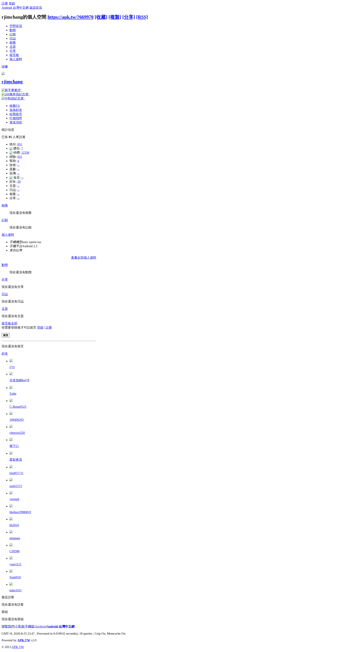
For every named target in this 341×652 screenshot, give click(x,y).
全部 (14, 323)
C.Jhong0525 (17, 406)
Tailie (12, 393)
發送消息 (15, 122)
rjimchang (12, 81)
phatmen (14, 538)
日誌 (12, 38)
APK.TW (23, 640)
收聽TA (14, 105)
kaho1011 (15, 590)
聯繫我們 (8, 626)
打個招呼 (15, 118)
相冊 (12, 42)
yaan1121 (15, 564)
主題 (12, 46)
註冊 (5, 3)
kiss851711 (16, 473)
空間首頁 (15, 26)
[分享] (128, 17)
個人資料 (15, 59)
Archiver (40, 626)
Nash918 (15, 577)
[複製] (115, 17)
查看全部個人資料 (83, 257)
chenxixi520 (17, 432)
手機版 (29, 626)
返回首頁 (35, 7)
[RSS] (142, 17)
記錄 (12, 34)
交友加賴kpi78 (19, 380)
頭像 (5, 66)
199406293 (16, 419)
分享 (12, 51)
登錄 (12, 3)
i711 (12, 367)
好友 (5, 353)
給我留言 (15, 114)
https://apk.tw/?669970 (71, 17)
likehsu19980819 (20, 512)
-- (18, 165)
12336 (25, 152)
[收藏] (101, 17)
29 (19, 181)
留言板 (14, 55)
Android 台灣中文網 (15, 7)
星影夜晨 (15, 459)
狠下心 (14, 446)
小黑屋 (19, 626)
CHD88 (14, 551)
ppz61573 (15, 486)
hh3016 (14, 525)
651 (19, 144)
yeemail (14, 499)
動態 (12, 30)
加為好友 (15, 110)
